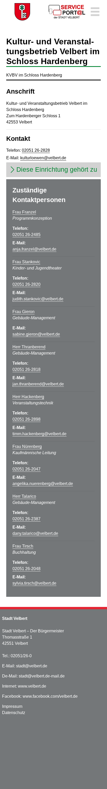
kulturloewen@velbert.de (43, 158)
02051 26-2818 (26, 369)
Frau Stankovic (26, 262)
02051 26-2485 (26, 234)
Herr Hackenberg (28, 396)
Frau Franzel (24, 212)
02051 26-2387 (26, 519)
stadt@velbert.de (31, 666)
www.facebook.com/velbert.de (50, 696)
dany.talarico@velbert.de (35, 533)
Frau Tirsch (22, 546)
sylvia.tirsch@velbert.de (34, 583)
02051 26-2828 (36, 150)
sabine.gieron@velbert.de (36, 334)
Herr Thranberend (28, 347)
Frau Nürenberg (27, 446)
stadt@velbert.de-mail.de (42, 676)
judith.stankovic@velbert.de (37, 299)
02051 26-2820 (26, 284)
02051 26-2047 (26, 469)
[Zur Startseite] (22, 12)
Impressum (12, 706)
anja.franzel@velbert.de (34, 249)
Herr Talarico (24, 496)
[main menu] (95, 12)
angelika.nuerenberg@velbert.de (42, 483)
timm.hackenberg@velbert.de (39, 434)
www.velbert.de (32, 686)
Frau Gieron (23, 311)
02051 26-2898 (26, 419)
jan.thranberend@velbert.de (38, 384)
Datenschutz (13, 712)
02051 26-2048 (26, 568)
